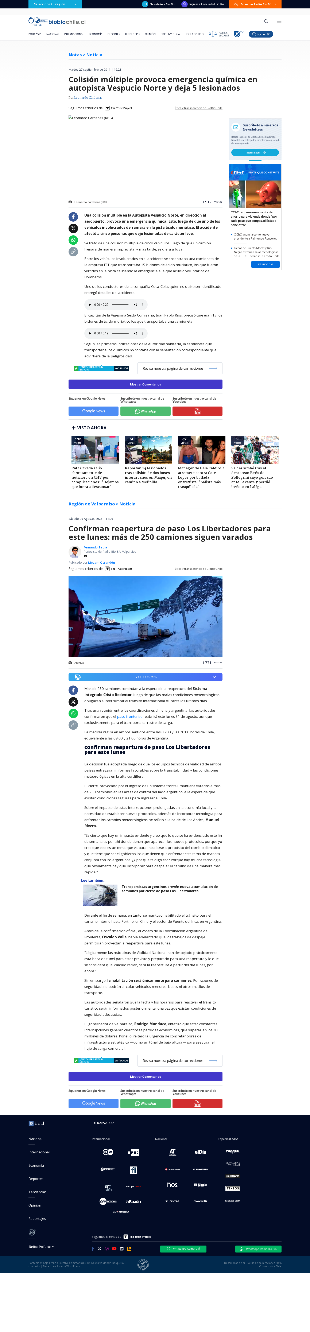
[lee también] (101, 895)
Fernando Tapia (95, 547)
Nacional (52, 34)
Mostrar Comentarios (145, 384)
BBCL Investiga (170, 34)
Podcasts (34, 34)
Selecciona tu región (49, 4)
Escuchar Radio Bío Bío (256, 4)
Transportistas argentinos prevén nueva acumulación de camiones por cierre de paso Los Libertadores (170, 889)
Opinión (150, 34)
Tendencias (132, 34)
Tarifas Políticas (40, 1246)
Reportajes (37, 1218)
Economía (95, 34)
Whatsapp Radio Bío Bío (261, 1249)
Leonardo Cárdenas (88, 97)
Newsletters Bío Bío (162, 4)
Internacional (74, 34)
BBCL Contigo (194, 34)
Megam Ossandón (101, 562)
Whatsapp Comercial (186, 1248)
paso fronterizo (130, 716)
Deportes (114, 34)
